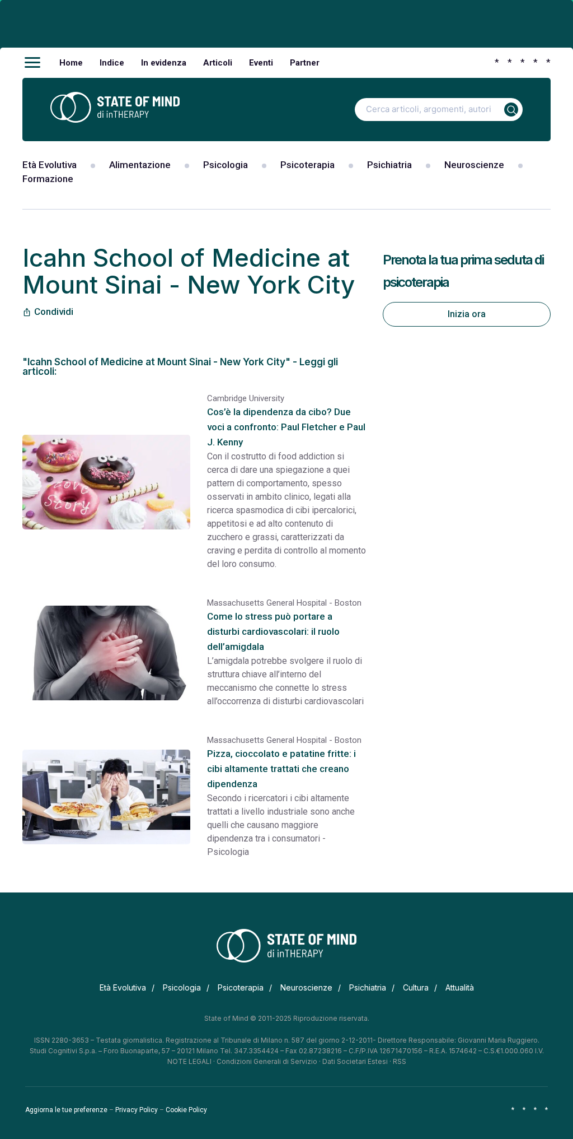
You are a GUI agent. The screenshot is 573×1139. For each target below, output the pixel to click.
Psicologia (225, 164)
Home (71, 63)
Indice (112, 63)
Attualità (459, 987)
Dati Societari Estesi (355, 1061)
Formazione (47, 178)
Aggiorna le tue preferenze (66, 1110)
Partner (305, 63)
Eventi (261, 63)
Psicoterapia (307, 164)
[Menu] (32, 62)
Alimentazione (140, 164)
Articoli (217, 63)
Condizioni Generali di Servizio (267, 1061)
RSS (399, 1061)
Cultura (416, 987)
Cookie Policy (186, 1110)
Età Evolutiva (49, 164)
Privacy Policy (136, 1110)
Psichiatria (389, 164)
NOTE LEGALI (189, 1061)
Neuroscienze (474, 164)
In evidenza (163, 63)
